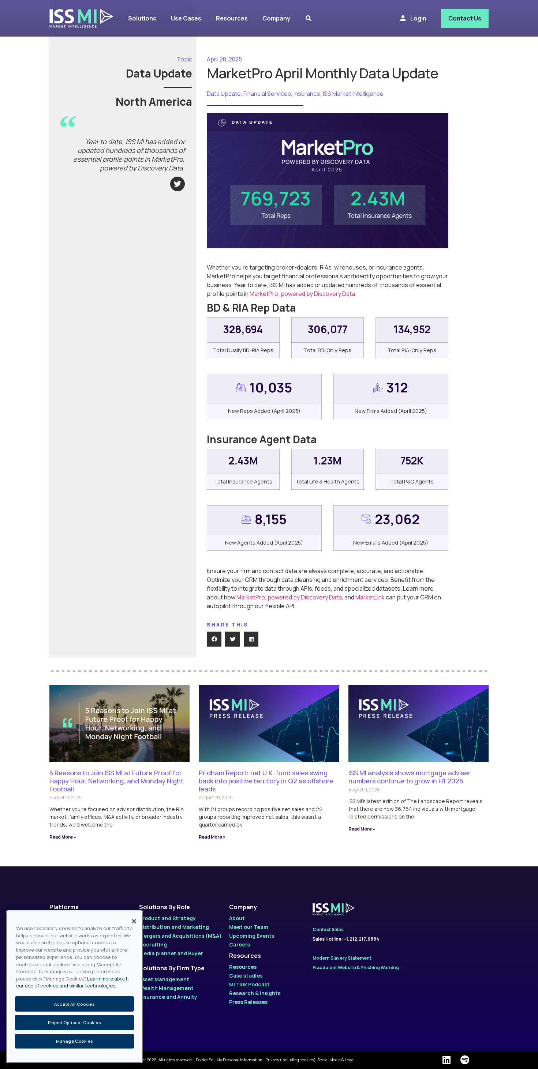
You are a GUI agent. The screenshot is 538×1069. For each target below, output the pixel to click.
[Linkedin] (446, 1060)
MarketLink (370, 597)
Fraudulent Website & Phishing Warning (356, 967)
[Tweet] (177, 184)
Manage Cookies (74, 1041)
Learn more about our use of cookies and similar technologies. (72, 982)
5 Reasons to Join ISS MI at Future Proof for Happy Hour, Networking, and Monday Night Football (116, 780)
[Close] (134, 921)
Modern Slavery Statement (342, 958)
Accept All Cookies (74, 1003)
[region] (74, 986)
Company (243, 907)
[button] (214, 639)
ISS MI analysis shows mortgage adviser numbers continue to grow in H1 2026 (409, 776)
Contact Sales (328, 929)
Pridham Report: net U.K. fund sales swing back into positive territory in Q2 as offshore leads (266, 780)
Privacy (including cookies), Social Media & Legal (310, 1059)
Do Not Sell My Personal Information (229, 1059)
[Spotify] (465, 1060)
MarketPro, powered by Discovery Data (302, 294)
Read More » (62, 837)
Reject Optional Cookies (74, 1022)
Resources (245, 956)
